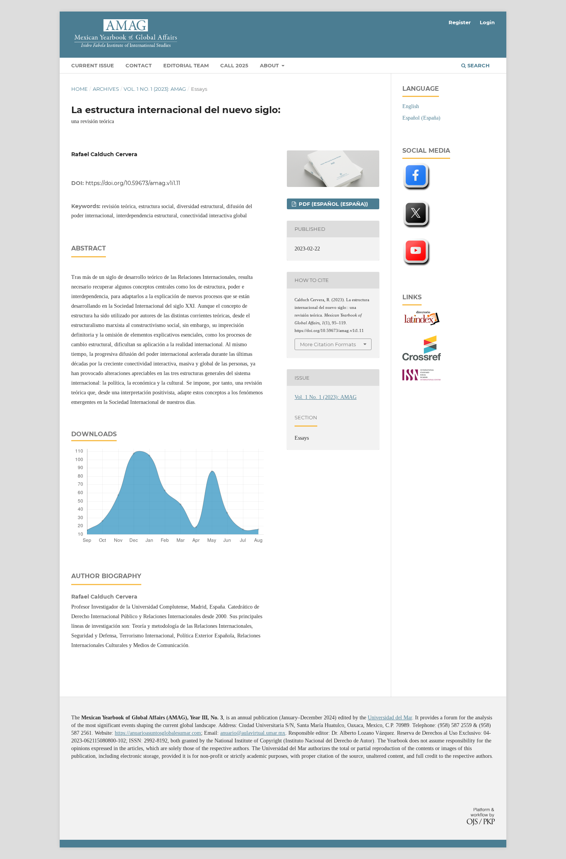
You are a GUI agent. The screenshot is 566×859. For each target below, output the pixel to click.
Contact (139, 65)
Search (478, 65)
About (270, 65)
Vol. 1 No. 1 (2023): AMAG (155, 89)
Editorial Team (186, 65)
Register (460, 22)
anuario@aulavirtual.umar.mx (252, 733)
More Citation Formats (328, 344)
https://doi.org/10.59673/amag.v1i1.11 (132, 183)
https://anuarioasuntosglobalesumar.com (158, 733)
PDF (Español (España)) (332, 204)
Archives (106, 89)
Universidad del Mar (390, 718)
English (410, 106)
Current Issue (92, 65)
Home (79, 89)
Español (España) (421, 118)
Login (487, 22)
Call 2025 (234, 65)
